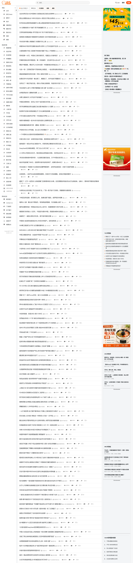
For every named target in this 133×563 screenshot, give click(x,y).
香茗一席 (8, 80)
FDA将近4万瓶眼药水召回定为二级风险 (32, 393)
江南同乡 (8, 171)
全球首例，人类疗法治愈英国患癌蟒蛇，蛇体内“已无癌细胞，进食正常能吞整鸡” (45, 174)
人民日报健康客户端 (68, 504)
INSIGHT (49, 300)
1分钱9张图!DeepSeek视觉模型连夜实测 (32, 527)
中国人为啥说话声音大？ (111, 84)
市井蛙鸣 (8, 116)
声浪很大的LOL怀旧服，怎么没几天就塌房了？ (34, 130)
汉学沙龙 (8, 120)
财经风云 (62, 290)
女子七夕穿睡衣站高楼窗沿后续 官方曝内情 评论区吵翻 (37, 485)
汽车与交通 (9, 95)
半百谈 (8, 113)
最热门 (8, 18)
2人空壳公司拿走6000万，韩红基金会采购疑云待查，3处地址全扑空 (41, 153)
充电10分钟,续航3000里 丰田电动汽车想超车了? (34, 430)
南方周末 (47, 453)
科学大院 (61, 425)
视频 (7, 36)
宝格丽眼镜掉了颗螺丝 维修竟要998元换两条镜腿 (35, 448)
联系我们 (8, 199)
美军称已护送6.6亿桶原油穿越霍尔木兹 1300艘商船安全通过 (38, 290)
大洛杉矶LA (50, 281)
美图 (7, 39)
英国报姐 (55, 522)
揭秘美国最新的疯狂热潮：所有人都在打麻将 (33, 74)
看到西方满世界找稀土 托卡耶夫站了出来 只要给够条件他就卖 (39, 458)
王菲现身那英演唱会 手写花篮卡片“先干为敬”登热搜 (36, 32)
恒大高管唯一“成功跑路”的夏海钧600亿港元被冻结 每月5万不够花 (40, 481)
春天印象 (8, 160)
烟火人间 (8, 178)
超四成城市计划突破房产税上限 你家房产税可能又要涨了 (37, 351)
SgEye (49, 258)
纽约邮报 (54, 555)
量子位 (49, 527)
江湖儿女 (8, 163)
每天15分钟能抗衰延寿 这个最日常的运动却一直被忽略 (37, 546)
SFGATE (50, 513)
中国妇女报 (46, 272)
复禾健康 (42, 406)
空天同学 (62, 411)
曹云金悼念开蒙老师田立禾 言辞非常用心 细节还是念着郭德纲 (39, 420)
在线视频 (8, 185)
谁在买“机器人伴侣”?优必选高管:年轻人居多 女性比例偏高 (38, 444)
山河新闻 (59, 51)
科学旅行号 (65, 23)
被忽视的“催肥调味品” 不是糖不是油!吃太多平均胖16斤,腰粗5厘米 (40, 504)
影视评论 (8, 73)
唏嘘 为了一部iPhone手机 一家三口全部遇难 (33, 295)
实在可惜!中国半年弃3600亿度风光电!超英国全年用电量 (37, 471)
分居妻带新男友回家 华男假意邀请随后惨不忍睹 (34, 369)
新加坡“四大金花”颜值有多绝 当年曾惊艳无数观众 (35, 360)
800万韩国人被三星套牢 (27, 374)
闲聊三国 (8, 134)
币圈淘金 (8, 84)
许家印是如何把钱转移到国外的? (29, 550)
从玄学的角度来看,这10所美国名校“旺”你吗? (33, 560)
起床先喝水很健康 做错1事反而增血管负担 (33, 342)
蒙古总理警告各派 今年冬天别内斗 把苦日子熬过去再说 (37, 18)
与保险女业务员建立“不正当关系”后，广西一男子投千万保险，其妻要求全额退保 (45, 190)
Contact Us (9, 203)
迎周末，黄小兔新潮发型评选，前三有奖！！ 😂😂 (115, 59)
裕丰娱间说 (64, 420)
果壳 (57, 402)
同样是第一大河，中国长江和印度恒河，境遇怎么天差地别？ (38, 56)
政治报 (55, 365)
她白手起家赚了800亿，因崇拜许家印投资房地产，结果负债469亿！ (41, 162)
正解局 (54, 430)
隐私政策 (8, 214)
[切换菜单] (16, 10)
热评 (7, 21)
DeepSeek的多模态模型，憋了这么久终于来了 (34, 148)
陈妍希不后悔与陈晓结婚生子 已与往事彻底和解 (34, 111)
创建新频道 (9, 191)
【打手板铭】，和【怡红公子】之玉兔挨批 (116, 73)
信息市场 (8, 51)
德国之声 (49, 434)
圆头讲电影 (51, 125)
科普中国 (53, 518)
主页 (7, 11)
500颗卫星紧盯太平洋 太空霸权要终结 (31, 225)
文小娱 (56, 32)
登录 (123, 2)
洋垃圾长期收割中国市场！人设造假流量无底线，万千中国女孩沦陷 (41, 158)
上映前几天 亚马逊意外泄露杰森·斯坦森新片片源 (34, 388)
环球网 (54, 388)
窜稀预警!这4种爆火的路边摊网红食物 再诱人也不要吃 (36, 402)
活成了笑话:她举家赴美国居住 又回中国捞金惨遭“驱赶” (36, 536)
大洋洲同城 (9, 127)
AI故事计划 (43, 239)
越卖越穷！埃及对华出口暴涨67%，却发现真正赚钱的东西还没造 (40, 144)
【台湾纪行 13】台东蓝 (111, 86)
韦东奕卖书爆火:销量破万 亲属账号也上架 (32, 42)
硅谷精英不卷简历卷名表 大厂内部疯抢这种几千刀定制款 (37, 323)
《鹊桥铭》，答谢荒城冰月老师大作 (114, 66)
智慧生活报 (52, 476)
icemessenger (79, 167)
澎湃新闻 (57, 106)
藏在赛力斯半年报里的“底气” (28, 355)
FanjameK (49, 262)
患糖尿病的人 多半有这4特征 (28, 406)
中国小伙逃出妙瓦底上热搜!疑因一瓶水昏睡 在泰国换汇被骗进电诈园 (41, 532)
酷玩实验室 (59, 14)
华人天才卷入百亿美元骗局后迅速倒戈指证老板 (34, 286)
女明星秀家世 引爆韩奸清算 (28, 93)
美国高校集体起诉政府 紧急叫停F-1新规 (32, 300)
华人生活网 (48, 267)
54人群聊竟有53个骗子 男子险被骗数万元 (32, 28)
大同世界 (8, 152)
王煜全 (59, 471)
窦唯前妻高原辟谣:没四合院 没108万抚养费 (33, 476)
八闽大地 (8, 109)
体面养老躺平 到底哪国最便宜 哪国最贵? (32, 434)
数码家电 (8, 66)
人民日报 (50, 28)
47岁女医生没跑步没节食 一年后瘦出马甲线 (33, 116)
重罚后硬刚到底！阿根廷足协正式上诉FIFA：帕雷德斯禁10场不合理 (41, 207)
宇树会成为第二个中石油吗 (28, 332)
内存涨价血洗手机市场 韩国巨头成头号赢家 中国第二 (36, 490)
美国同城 (8, 48)
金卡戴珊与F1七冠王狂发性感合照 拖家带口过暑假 (35, 523)
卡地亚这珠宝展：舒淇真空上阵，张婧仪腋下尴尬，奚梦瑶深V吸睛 (40, 198)
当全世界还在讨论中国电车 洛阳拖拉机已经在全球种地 (36, 14)
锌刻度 (46, 97)
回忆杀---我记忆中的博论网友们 (113, 76)
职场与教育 (9, 91)
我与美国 (8, 69)
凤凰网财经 (43, 355)
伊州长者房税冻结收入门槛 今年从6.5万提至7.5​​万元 (36, 304)
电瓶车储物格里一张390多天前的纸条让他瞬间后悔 (35, 120)
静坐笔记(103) (108, 63)
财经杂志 (54, 102)
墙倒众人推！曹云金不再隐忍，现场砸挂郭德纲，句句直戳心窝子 (40, 202)
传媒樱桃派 (55, 111)
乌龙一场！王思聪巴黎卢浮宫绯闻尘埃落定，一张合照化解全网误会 (41, 69)
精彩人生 (8, 142)
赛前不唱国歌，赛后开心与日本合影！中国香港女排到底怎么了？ (40, 65)
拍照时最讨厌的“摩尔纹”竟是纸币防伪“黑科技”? (34, 518)
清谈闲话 (8, 156)
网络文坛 (8, 138)
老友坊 (8, 149)
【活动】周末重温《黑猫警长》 (113, 89)
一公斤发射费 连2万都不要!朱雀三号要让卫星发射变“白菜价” (38, 411)
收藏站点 (8, 224)
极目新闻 (50, 41)
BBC (55, 439)
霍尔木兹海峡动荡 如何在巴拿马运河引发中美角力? (35, 439)
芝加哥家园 (57, 304)
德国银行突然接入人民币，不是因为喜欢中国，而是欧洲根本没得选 (41, 212)
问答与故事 (9, 124)
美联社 (50, 379)
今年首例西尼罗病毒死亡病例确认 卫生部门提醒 (34, 346)
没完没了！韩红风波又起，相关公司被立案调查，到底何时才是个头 (41, 83)
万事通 (55, 360)
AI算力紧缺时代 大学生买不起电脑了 (31, 97)
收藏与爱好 (9, 102)
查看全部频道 (9, 188)
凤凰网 (58, 18)
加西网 (50, 318)
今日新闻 (41, 8)
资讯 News (9, 14)
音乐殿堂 (8, 98)
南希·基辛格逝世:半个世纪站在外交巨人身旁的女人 (35, 499)
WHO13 (54, 369)
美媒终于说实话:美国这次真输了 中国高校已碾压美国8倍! (37, 462)
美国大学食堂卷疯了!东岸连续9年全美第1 (32, 513)
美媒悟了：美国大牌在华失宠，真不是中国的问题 (35, 216)
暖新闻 (8, 105)
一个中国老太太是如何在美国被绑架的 (31, 134)
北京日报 (52, 235)
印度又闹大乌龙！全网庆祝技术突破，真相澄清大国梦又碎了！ (39, 139)
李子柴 (56, 416)
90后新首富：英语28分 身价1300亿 (30, 314)
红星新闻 (60, 37)
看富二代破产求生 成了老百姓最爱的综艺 (32, 337)
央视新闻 (59, 276)
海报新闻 (60, 253)
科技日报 (51, 116)
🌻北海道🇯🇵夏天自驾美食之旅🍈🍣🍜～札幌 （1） (116, 70)
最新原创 (8, 25)
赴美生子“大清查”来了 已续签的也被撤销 (32, 281)
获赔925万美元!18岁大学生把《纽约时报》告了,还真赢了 (37, 509)
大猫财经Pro (59, 230)
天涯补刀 (44, 550)
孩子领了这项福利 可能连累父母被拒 (31, 267)
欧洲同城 (8, 77)
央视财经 (45, 244)
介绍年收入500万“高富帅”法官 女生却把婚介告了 (35, 249)
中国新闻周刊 (58, 88)
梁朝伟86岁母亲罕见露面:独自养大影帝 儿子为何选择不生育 (38, 46)
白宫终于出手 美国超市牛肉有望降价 (31, 309)
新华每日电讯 (57, 120)
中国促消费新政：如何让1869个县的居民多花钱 (34, 102)
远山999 (50, 134)
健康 (7, 167)
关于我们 (8, 210)
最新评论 (8, 29)
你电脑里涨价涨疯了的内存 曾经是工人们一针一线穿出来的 (38, 425)
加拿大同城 (9, 87)
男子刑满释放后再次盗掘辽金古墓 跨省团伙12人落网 (36, 107)
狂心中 (65, 65)
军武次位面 (58, 467)
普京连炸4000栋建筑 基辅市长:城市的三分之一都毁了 (36, 467)
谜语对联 (8, 181)
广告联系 (8, 206)
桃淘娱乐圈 (63, 46)
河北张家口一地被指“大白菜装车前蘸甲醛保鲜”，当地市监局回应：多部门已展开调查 (46, 167)
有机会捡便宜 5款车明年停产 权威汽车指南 (33, 379)
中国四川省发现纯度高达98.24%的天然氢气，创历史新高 (37, 221)
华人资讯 (60, 323)
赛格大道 (40, 332)
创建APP (8, 221)
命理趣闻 (8, 59)
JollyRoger (53, 74)
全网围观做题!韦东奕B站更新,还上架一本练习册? (35, 541)
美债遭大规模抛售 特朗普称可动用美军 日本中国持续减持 (37, 37)
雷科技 (54, 541)
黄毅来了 (59, 485)
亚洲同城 (8, 55)
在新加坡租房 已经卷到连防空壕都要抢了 (32, 258)
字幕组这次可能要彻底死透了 (28, 239)
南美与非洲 (9, 62)
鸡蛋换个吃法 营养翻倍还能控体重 (30, 272)
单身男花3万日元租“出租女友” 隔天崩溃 (32, 263)
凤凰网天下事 (57, 499)
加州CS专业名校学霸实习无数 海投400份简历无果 (35, 328)
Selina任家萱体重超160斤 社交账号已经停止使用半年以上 (38, 253)
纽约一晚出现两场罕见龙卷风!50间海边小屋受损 (34, 555)
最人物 (46, 314)
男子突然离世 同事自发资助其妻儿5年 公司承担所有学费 (37, 276)
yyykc (66, 69)
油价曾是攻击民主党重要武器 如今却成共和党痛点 (35, 365)
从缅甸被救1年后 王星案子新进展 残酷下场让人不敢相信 (37, 51)
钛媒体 (65, 481)
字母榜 (38, 374)
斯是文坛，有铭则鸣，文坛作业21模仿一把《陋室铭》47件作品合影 (116, 80)
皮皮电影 (58, 536)
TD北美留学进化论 (54, 560)
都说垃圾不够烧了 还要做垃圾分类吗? (31, 453)
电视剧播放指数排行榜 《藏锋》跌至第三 (32, 125)
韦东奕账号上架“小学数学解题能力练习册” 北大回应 (36, 88)
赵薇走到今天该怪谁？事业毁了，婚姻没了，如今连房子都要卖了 (40, 79)
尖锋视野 (48, 225)
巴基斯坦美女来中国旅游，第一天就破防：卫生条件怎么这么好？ (40, 60)
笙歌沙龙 (8, 131)
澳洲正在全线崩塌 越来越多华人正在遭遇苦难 (117, 247)
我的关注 (8, 32)
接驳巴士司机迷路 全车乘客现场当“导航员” (33, 383)
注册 (128, 2)
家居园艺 (8, 174)
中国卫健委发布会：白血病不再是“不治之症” (33, 235)
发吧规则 (8, 217)
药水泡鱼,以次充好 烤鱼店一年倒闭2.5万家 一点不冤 (36, 416)
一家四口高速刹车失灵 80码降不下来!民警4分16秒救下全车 (38, 495)
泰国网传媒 (68, 532)
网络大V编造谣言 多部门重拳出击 (30, 244)
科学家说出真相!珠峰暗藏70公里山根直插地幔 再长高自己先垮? (39, 23)
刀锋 (61, 55)
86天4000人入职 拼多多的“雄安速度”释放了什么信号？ (37, 230)
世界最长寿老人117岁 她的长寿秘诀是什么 (33, 318)
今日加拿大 (51, 341)
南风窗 (41, 93)
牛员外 (53, 130)
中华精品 (8, 145)
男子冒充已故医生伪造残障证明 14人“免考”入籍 (34, 397)
